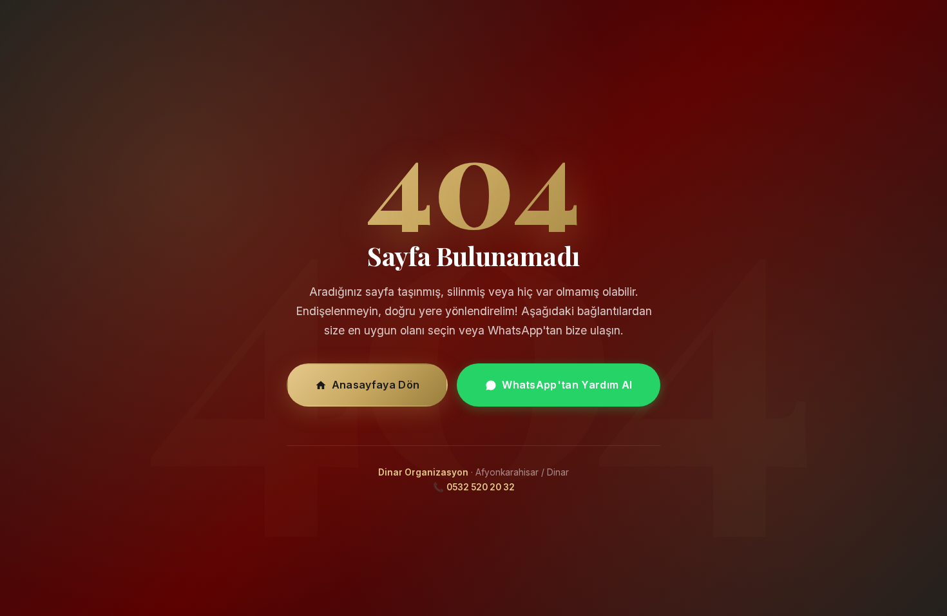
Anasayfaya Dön (375, 384)
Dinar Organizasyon (423, 472)
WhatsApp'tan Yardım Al (567, 384)
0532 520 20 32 (480, 487)
